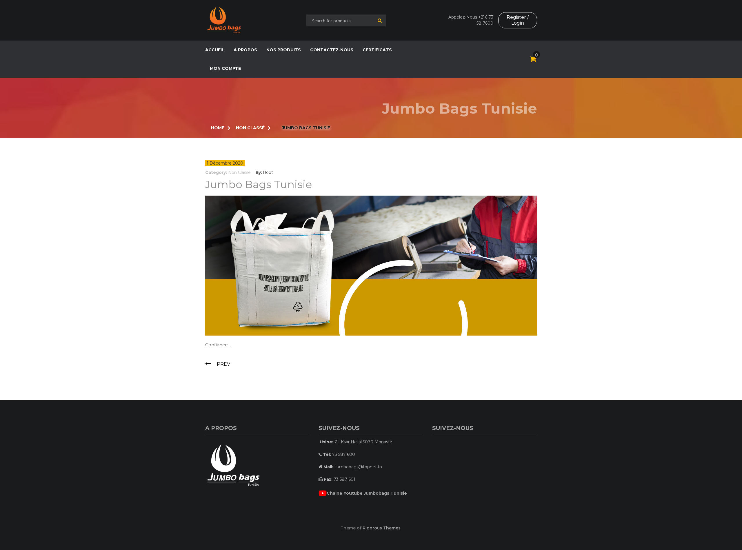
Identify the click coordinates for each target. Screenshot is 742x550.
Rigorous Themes (382, 528)
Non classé (239, 172)
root (268, 172)
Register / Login (518, 20)
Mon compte (225, 68)
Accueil (214, 49)
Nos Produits (283, 49)
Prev (223, 364)
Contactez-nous (331, 49)
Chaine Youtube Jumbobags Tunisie (367, 493)
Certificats (377, 49)
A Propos (245, 49)
